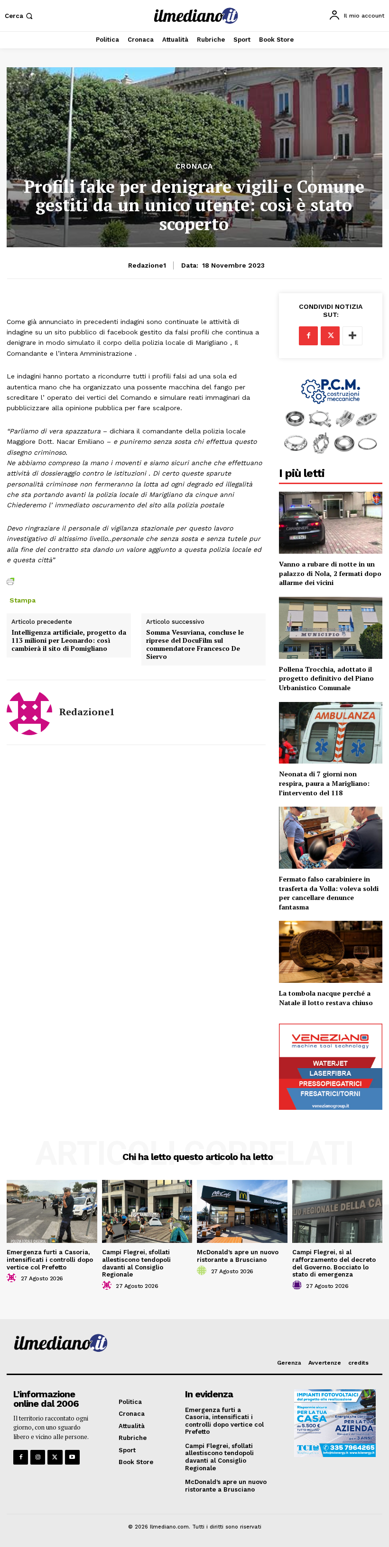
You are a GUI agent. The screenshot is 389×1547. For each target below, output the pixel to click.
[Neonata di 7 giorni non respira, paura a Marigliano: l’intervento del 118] (330, 733)
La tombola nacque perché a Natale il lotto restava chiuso (326, 998)
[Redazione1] (29, 712)
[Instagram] (37, 1457)
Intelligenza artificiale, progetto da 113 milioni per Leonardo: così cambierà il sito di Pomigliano (68, 640)
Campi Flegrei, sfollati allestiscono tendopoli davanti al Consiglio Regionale (136, 1263)
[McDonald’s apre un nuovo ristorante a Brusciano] (242, 1211)
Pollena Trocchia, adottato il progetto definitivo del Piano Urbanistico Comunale (326, 678)
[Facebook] (308, 335)
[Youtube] (72, 1457)
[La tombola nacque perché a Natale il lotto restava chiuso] (330, 952)
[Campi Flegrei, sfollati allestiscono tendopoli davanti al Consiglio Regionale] (147, 1211)
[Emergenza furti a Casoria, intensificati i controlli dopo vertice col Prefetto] (52, 1211)
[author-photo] (13, 1278)
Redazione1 (147, 265)
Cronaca (194, 166)
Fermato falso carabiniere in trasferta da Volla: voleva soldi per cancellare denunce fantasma (329, 892)
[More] (352, 335)
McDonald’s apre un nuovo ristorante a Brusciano (237, 1256)
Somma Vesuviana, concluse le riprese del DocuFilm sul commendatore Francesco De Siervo (195, 644)
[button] (20, 16)
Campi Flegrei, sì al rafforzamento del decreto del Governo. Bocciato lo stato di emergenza (334, 1263)
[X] (330, 335)
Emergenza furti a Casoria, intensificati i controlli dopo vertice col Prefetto (50, 1259)
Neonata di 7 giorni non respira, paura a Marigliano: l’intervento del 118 (324, 783)
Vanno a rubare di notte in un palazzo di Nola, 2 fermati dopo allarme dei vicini (330, 573)
